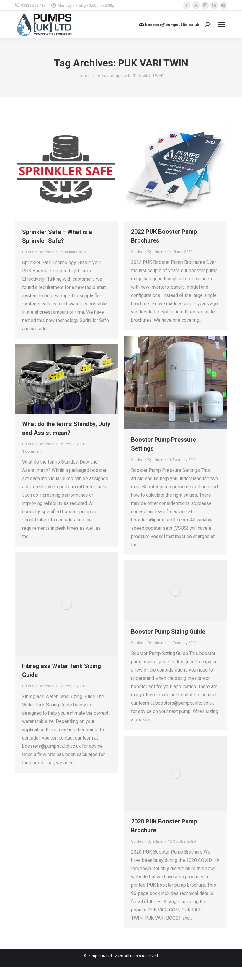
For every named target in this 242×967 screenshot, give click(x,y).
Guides (28, 252)
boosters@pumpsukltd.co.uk (172, 24)
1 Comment (32, 451)
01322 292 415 (33, 5)
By (46, 252)
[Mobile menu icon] (221, 24)
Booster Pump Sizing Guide (168, 631)
